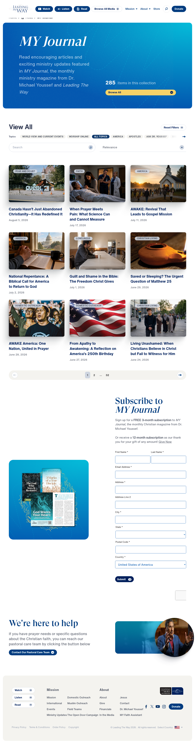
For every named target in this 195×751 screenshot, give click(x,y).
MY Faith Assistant (131, 715)
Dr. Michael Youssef (131, 709)
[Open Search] (166, 9)
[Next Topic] (178, 136)
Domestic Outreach (78, 697)
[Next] (180, 375)
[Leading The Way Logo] (20, 9)
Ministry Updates (57, 715)
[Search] (91, 147)
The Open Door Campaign (82, 715)
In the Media (106, 715)
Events (51, 709)
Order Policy (59, 727)
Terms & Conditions (39, 727)
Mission (51, 697)
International (54, 703)
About (103, 697)
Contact (124, 703)
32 (107, 375)
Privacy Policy (19, 727)
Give (102, 703)
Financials (105, 709)
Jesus (123, 697)
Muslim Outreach (77, 703)
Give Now (165, 442)
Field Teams (74, 709)
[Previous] (15, 375)
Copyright (73, 727)
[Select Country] (179, 727)
